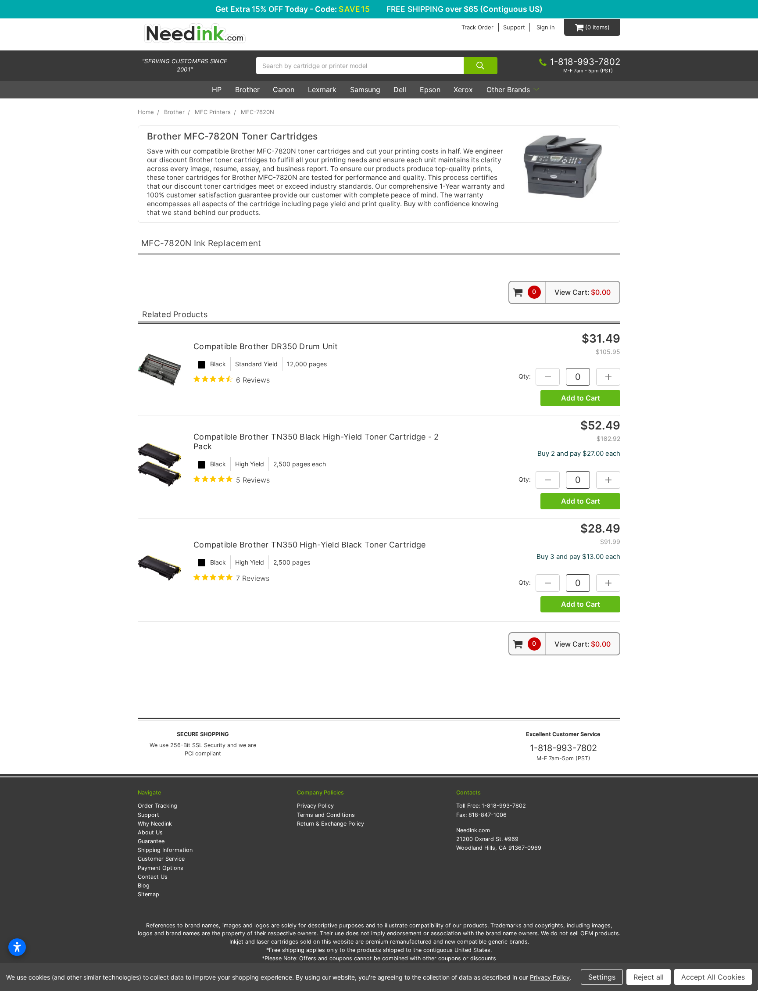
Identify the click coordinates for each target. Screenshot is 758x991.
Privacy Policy (315, 805)
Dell (399, 89)
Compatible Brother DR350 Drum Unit (265, 346)
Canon (283, 89)
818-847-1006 (487, 815)
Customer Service (161, 858)
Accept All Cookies (713, 977)
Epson (430, 89)
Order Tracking (157, 805)
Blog (144, 885)
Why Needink (155, 823)
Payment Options (160, 868)
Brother (247, 89)
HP (217, 89)
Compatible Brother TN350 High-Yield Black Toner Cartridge (309, 544)
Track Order (477, 27)
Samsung (365, 89)
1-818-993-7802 (563, 748)
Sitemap (148, 894)
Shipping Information (165, 850)
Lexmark (322, 89)
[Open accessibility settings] (17, 947)
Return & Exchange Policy (330, 823)
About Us (150, 832)
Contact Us (153, 876)
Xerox (463, 89)
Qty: (524, 376)
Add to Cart (580, 398)
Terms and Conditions (326, 815)
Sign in (545, 27)
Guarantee (151, 841)
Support (514, 27)
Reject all (648, 977)
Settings (601, 977)
